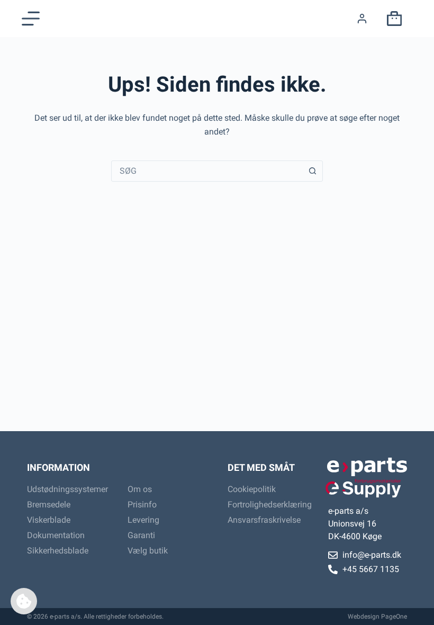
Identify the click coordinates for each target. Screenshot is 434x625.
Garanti (141, 535)
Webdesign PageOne (377, 616)
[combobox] (207, 171)
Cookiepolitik (252, 489)
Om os (140, 489)
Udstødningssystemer (66, 489)
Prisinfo (142, 504)
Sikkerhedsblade (57, 551)
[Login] (362, 18)
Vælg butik (148, 551)
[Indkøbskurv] (392, 18)
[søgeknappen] (312, 171)
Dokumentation (56, 535)
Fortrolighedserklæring (267, 504)
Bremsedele (48, 504)
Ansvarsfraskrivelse (264, 520)
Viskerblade (48, 520)
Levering (143, 520)
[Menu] (31, 19)
